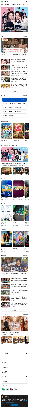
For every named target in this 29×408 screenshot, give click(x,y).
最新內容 (3, 36)
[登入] (27, 1)
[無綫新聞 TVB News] (3, 389)
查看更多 (25, 36)
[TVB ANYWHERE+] (11, 389)
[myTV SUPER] (7, 389)
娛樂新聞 (3, 255)
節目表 (3, 96)
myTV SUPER (5, 315)
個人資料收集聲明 (10, 402)
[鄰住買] (15, 389)
